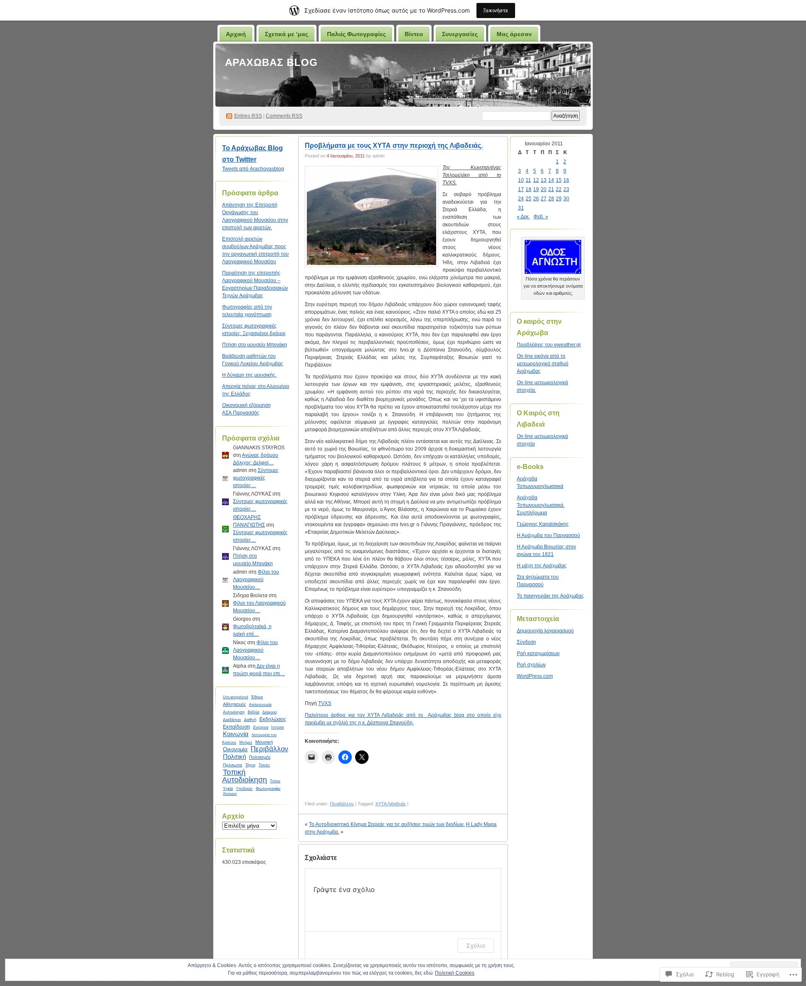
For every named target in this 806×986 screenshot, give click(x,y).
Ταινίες (264, 765)
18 (528, 189)
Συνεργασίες (460, 34)
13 (544, 180)
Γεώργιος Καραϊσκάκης (543, 524)
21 (551, 189)
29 (559, 199)
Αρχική (236, 34)
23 (566, 189)
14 (551, 180)
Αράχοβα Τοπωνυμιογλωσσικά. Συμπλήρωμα (541, 505)
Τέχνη (250, 765)
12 (536, 180)
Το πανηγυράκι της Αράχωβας (550, 596)
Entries (248, 116)
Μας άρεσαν (514, 34)
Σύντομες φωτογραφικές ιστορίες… (256, 477)
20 (544, 189)
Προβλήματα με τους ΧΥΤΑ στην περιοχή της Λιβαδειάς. (394, 145)
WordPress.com (535, 676)
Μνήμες (245, 742)
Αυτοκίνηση (234, 712)
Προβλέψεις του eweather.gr (549, 345)
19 (536, 189)
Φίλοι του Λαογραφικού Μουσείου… (256, 579)
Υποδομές (244, 789)
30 (566, 199)
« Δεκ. (523, 217)
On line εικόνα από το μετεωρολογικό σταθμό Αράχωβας (542, 363)
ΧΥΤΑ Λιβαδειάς (390, 803)
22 (559, 189)
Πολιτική (234, 756)
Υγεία (228, 788)
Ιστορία (277, 727)
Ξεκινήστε (495, 10)
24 (521, 199)
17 (521, 189)
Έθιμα (257, 697)
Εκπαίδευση (236, 727)
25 (528, 199)
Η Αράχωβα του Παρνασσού (548, 535)
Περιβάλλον (269, 749)
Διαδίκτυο (232, 719)
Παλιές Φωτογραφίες (356, 34)
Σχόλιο (475, 945)
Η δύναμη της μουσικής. (249, 375)
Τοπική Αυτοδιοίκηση (244, 776)
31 (521, 208)
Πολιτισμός (260, 757)
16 (566, 180)
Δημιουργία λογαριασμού (545, 631)
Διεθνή (250, 719)
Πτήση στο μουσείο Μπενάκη (254, 345)
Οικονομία (235, 749)
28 (551, 199)
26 (536, 199)
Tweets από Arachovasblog (253, 169)
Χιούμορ (230, 794)
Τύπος (275, 781)
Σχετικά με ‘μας (286, 34)
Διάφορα (269, 712)
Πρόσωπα (232, 765)
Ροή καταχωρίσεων (538, 653)
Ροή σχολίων (531, 665)
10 (521, 180)
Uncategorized (235, 697)
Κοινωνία (236, 733)
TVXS (324, 703)
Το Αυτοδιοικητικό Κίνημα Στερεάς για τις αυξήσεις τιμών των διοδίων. (387, 824)
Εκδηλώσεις (272, 719)
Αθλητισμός (234, 704)
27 (544, 199)
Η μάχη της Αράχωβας (542, 566)
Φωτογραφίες (268, 788)
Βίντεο (414, 34)
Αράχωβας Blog (271, 62)
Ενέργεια (260, 727)
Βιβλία (253, 712)
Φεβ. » (541, 217)
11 (528, 180)
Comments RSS (284, 116)
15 (559, 180)
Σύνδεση (526, 642)
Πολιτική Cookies (454, 973)
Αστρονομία (260, 704)
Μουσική (264, 742)
